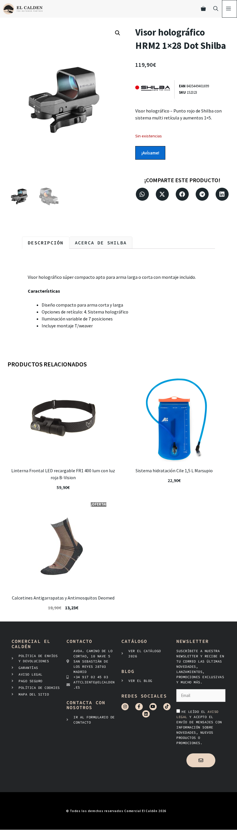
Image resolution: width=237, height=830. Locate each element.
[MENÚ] (229, 9)
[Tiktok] (167, 706)
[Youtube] (153, 706)
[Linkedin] (145, 714)
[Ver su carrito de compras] (203, 8)
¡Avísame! (150, 153)
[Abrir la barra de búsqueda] (216, 8)
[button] (117, 33)
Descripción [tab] (45, 243)
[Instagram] (125, 706)
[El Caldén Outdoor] (22, 8)
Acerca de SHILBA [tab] (101, 243)
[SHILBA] (154, 89)
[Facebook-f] (138, 706)
